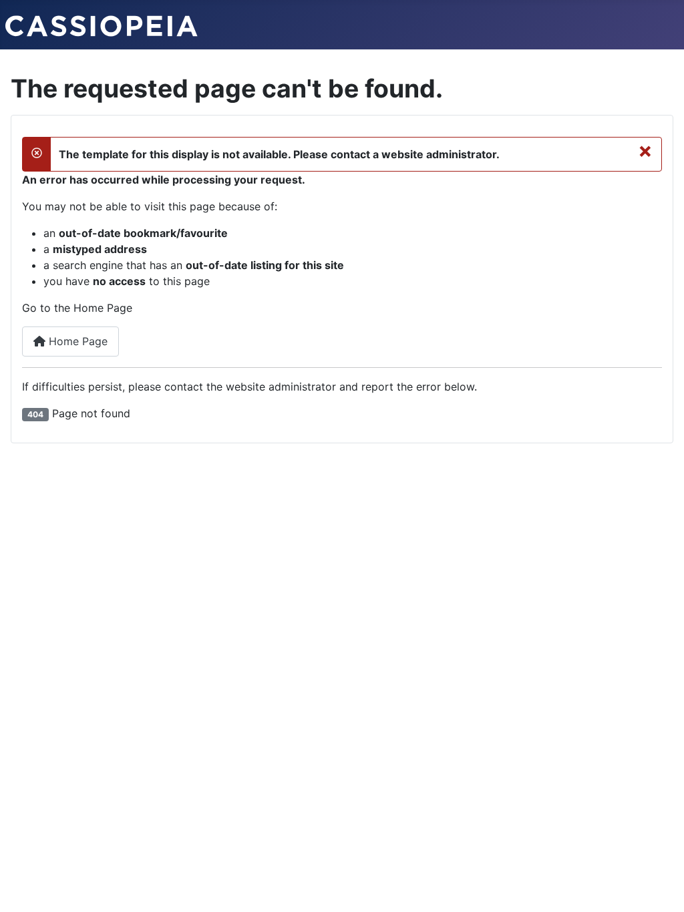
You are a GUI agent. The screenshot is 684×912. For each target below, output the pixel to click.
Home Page (76, 341)
